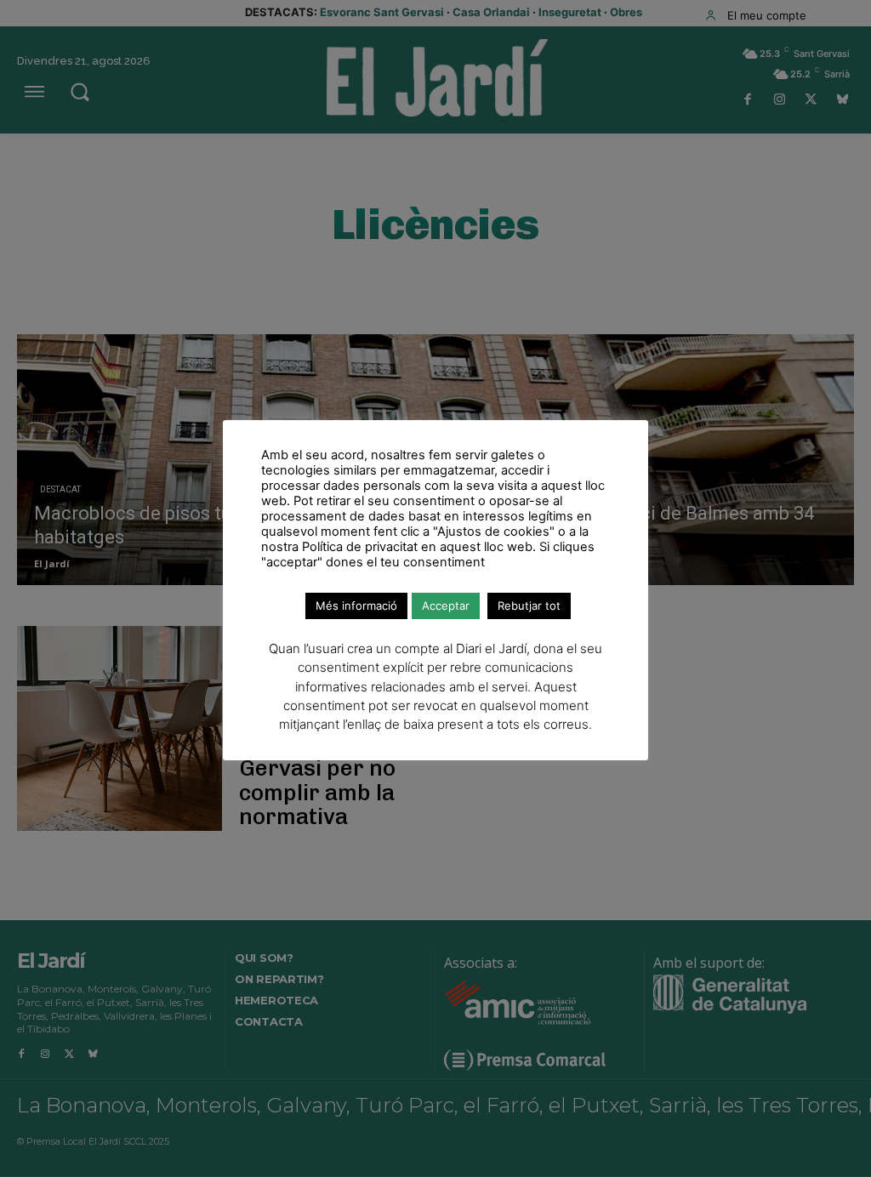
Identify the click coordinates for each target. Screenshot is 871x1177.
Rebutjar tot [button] (529, 605)
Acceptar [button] (446, 605)
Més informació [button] (356, 605)
